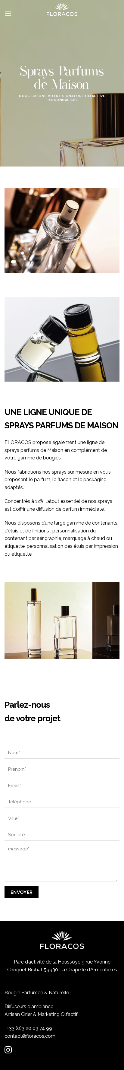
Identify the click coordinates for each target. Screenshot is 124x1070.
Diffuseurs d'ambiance (29, 1006)
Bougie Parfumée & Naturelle (37, 992)
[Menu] (8, 10)
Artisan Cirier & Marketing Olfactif (41, 1014)
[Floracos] (62, 9)
